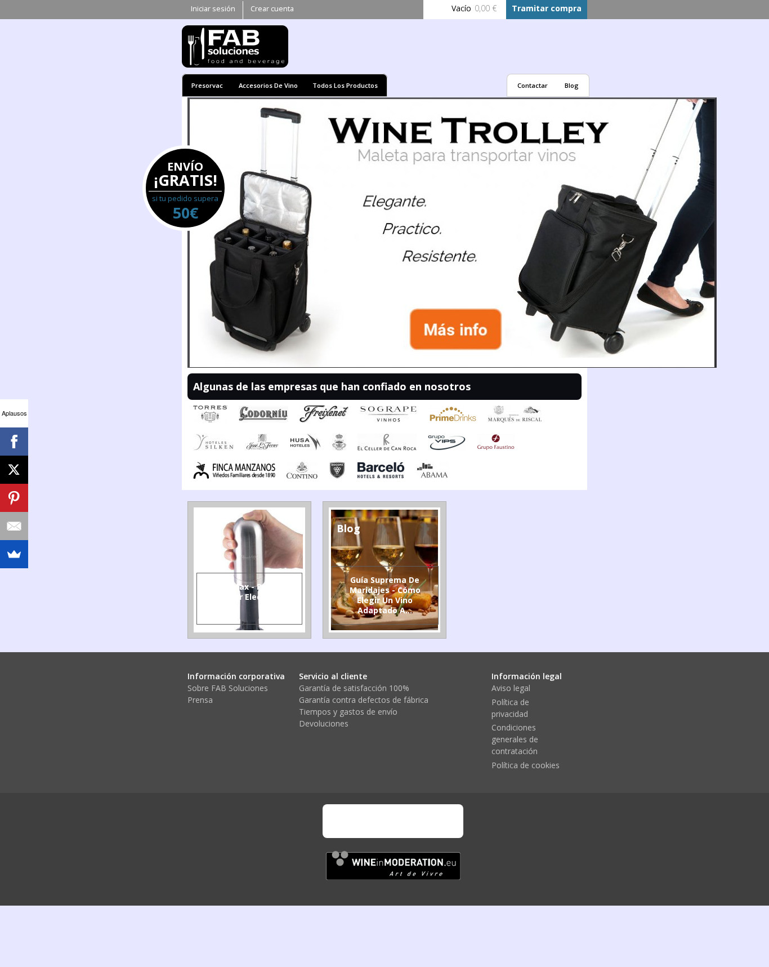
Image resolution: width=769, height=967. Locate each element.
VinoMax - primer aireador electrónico (249, 591)
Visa (348, 821)
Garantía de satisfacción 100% (354, 688)
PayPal (410, 821)
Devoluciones (323, 723)
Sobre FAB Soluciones (227, 688)
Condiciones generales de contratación (514, 739)
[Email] (14, 526)
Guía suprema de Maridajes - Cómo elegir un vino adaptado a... (385, 595)
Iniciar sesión (213, 9)
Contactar (532, 85)
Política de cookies (525, 765)
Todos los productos (345, 85)
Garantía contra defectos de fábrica (363, 699)
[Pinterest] (14, 498)
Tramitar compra (547, 8)
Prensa (200, 699)
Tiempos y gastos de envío (348, 711)
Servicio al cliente (333, 676)
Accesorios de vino (268, 85)
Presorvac (207, 85)
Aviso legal (510, 688)
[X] (14, 470)
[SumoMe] (14, 554)
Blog (572, 85)
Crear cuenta (272, 9)
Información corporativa (236, 676)
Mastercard (379, 821)
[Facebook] (14, 441)
